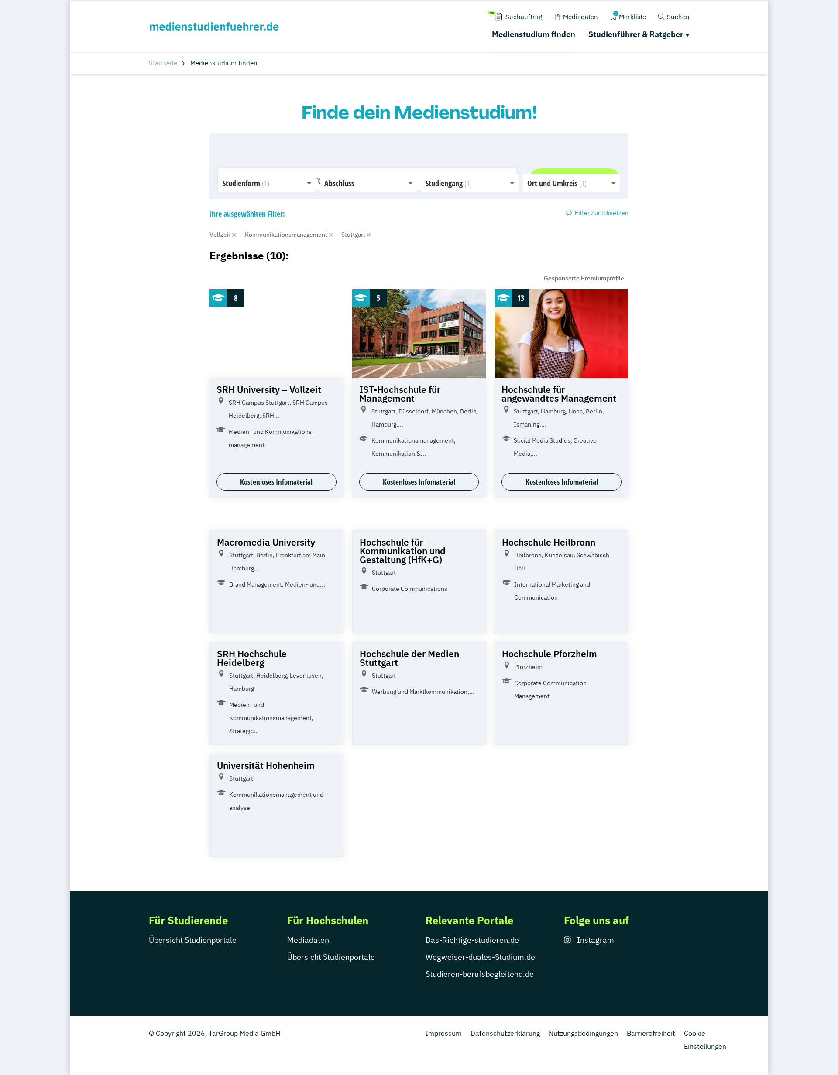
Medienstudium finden (533, 34)
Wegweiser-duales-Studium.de (480, 957)
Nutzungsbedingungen (583, 1033)
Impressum (444, 1033)
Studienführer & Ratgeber (635, 34)
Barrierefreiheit (651, 1033)
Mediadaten (308, 940)
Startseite (163, 63)
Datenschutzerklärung (505, 1033)
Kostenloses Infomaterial (276, 482)
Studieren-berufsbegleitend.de (480, 974)
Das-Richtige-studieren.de (472, 940)
